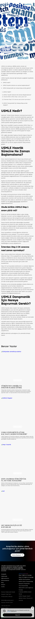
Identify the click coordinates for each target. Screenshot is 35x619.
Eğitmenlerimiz (5, 578)
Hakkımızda (4, 576)
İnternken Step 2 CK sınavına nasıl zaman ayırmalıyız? (17, 99)
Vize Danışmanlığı (23, 585)
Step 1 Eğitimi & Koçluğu (25, 575)
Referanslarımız (5, 580)
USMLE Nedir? (7, 92)
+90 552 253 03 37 (5, 605)
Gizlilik (3, 586)
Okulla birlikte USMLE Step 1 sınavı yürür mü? (15, 96)
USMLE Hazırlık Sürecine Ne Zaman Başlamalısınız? (17, 95)
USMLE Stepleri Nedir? (24, 596)
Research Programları (24, 583)
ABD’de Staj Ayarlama (24, 579)
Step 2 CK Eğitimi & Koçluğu (26, 577)
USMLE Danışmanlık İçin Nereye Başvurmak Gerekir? (15, 104)
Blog (2, 582)
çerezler (8, 611)
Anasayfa (3, 574)
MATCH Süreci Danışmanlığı (26, 581)
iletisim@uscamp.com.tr (7, 600)
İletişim (3, 584)
